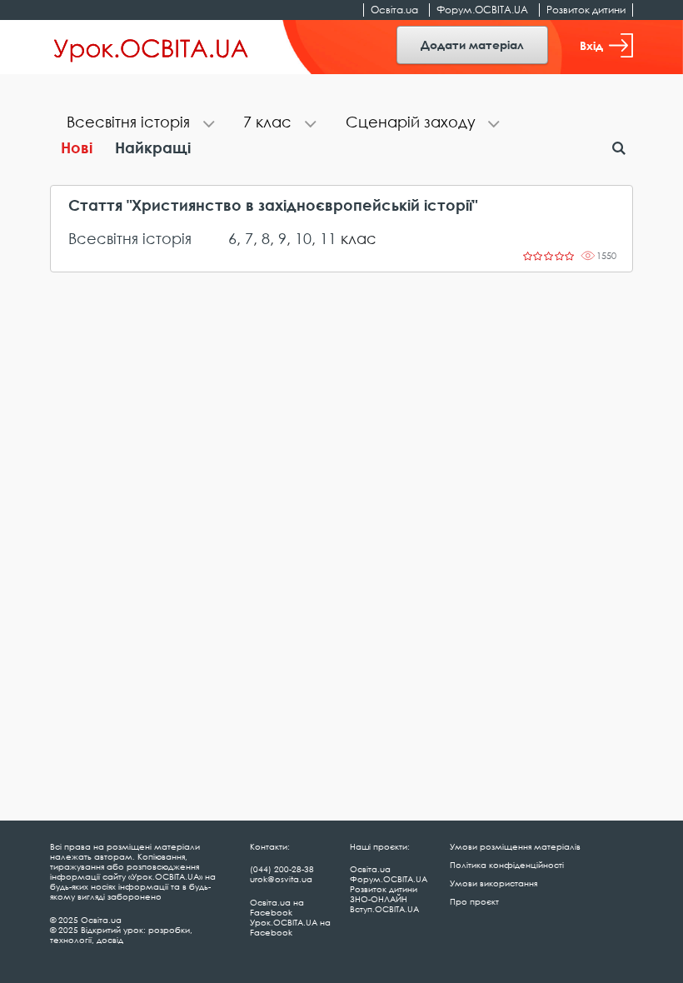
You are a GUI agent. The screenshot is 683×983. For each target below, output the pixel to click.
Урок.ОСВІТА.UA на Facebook (290, 927)
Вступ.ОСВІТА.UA (384, 909)
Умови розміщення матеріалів (515, 846)
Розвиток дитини (586, 9)
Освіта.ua (394, 9)
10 (303, 238)
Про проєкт (474, 901)
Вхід (591, 45)
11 (328, 238)
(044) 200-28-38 (282, 869)
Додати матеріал (472, 44)
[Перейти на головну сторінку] (151, 47)
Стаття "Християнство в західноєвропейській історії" (272, 205)
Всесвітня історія (130, 238)
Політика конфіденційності (507, 865)
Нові (76, 147)
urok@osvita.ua (281, 879)
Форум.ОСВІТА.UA (482, 9)
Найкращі (153, 147)
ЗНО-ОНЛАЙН (378, 899)
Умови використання (493, 883)
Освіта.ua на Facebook (277, 907)
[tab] (138, 123)
